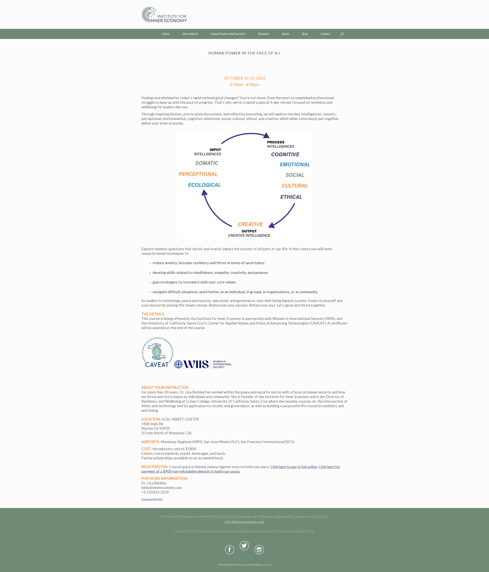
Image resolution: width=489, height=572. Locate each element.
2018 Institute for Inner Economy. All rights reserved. (244, 564)
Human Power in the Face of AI (228, 33)
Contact (325, 33)
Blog (304, 33)
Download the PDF (152, 499)
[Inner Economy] (164, 14)
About (285, 33)
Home (166, 33)
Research (263, 33)
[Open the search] (342, 34)
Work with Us (190, 33)
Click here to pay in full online (293, 467)
